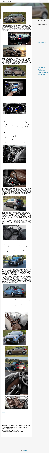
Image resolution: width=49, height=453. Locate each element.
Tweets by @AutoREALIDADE (42, 42)
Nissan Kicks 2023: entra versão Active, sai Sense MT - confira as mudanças (43, 72)
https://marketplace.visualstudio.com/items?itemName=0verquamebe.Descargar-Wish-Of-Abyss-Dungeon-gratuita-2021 (17, 420)
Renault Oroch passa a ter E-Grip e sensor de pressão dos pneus (42, 68)
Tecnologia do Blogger (25, 450)
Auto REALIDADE (6, 1)
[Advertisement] (17, 443)
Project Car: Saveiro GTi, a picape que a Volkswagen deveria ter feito (43, 74)
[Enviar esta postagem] (2, 411)
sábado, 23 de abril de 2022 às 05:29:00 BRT (10, 422)
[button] (2, 10)
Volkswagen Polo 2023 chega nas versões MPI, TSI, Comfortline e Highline (42, 71)
